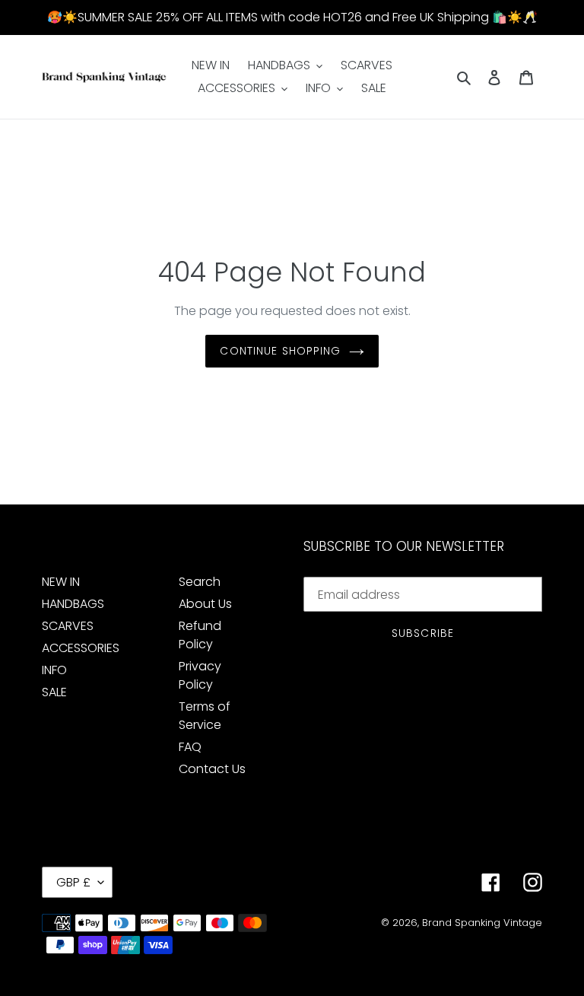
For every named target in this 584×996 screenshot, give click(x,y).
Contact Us (212, 769)
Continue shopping (280, 350)
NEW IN (61, 581)
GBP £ (73, 882)
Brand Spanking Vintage (482, 922)
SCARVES (68, 626)
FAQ (190, 747)
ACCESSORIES (80, 648)
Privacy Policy (200, 675)
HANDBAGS (73, 604)
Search (200, 581)
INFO (54, 670)
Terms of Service (204, 715)
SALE (54, 692)
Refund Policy (200, 635)
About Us (205, 604)
